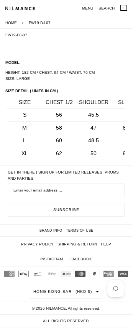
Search (107, 8)
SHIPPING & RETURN (77, 244)
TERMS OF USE (79, 230)
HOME (11, 23)
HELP (106, 244)
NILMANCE (56, 308)
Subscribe (66, 210)
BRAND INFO (50, 230)
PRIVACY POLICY (37, 244)
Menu (87, 8)
